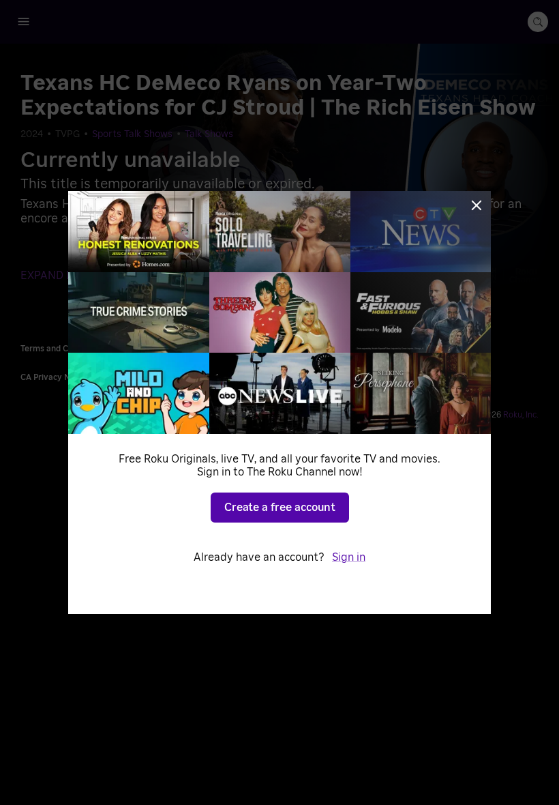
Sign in (348, 557)
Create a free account (279, 507)
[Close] (476, 205)
